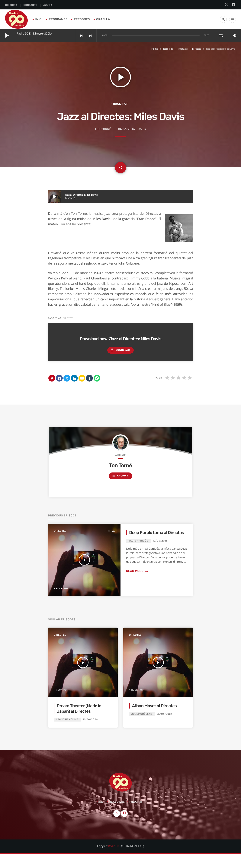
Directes (196, 48)
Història (11, 5)
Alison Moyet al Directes (154, 705)
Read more (137, 571)
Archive (120, 476)
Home (154, 48)
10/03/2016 (160, 540)
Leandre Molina (67, 719)
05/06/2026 (164, 714)
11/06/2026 (90, 719)
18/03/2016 (126, 129)
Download (120, 350)
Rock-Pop (168, 48)
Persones (82, 19)
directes (68, 318)
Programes (58, 19)
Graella (103, 19)
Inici (38, 19)
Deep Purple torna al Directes (156, 532)
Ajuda (47, 5)
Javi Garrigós (138, 540)
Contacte (30, 5)
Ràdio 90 (113, 846)
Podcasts (183, 48)
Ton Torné (103, 129)
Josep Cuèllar (141, 714)
